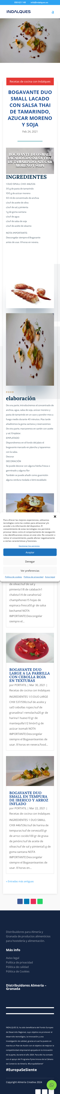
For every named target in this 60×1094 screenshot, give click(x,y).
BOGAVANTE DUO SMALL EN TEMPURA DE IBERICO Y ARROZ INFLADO (28, 798)
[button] (55, 516)
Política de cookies (13, 576)
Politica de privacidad (33, 576)
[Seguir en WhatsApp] (40, 901)
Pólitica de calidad (17, 967)
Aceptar (30, 552)
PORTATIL (20, 685)
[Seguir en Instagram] (33, 901)
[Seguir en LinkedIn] (26, 901)
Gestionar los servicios (29, 546)
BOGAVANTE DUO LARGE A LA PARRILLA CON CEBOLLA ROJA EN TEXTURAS (29, 675)
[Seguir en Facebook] (20, 901)
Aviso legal (50, 576)
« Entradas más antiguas (20, 881)
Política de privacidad (19, 962)
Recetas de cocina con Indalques (30, 81)
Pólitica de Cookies (18, 971)
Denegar (30, 561)
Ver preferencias (30, 570)
